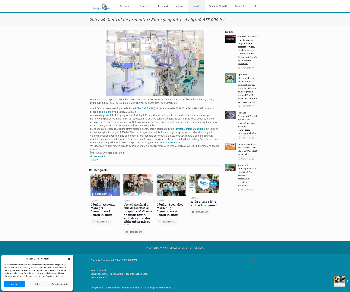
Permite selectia (60, 284)
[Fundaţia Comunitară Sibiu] (102, 6)
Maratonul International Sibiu (190, 128)
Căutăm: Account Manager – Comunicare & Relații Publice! (103, 210)
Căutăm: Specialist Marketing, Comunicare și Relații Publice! (170, 210)
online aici (101, 277)
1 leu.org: (107, 111)
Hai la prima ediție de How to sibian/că (203, 203)
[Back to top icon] (337, 286)
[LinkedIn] (251, 260)
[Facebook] (248, 260)
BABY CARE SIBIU (144, 108)
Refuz (37, 284)
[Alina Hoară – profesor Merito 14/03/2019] (342, 281)
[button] (69, 259)
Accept (14, 284)
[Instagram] (255, 260)
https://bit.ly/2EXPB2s (171, 142)
